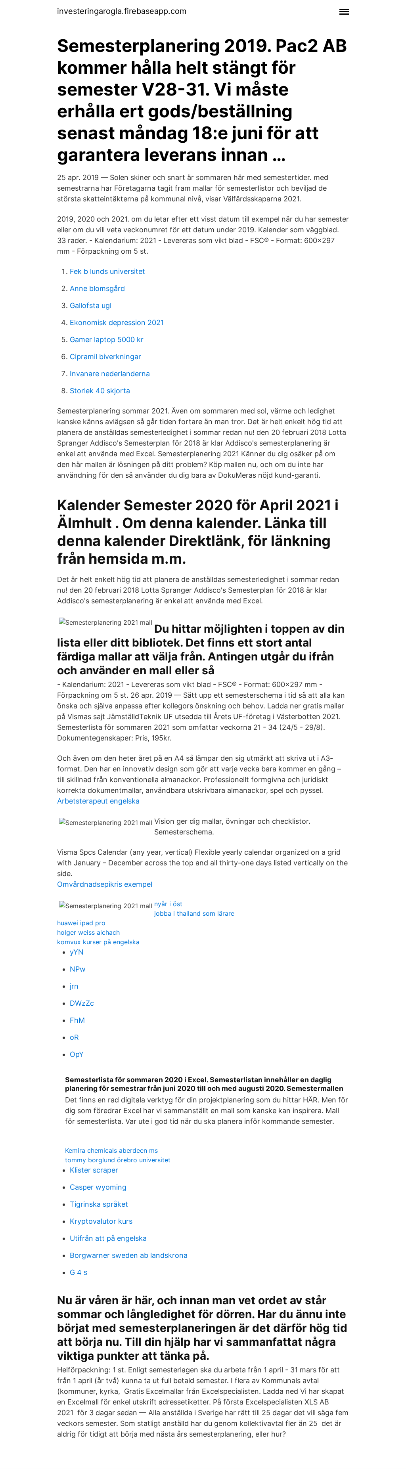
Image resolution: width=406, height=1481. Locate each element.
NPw (78, 969)
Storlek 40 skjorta (100, 391)
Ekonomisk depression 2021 (117, 322)
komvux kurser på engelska (98, 942)
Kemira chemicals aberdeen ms (111, 1150)
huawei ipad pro (81, 923)
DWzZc (82, 1003)
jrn (74, 986)
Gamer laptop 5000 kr (107, 339)
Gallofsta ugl (90, 305)
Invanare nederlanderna (110, 373)
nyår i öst (168, 904)
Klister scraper (94, 1170)
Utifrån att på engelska (108, 1238)
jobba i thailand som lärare (194, 913)
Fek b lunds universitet (107, 271)
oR (74, 1037)
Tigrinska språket (99, 1204)
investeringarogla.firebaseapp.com (121, 11)
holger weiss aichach (88, 932)
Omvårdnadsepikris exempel (104, 884)
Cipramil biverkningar (105, 356)
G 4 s (78, 1272)
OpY (77, 1054)
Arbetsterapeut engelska (98, 801)
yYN (77, 952)
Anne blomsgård (97, 288)
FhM (77, 1020)
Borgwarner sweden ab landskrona (129, 1255)
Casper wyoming (98, 1187)
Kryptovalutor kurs (101, 1221)
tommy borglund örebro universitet (117, 1160)
